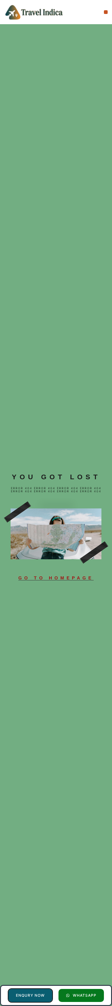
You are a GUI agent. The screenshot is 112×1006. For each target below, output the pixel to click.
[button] (106, 12)
